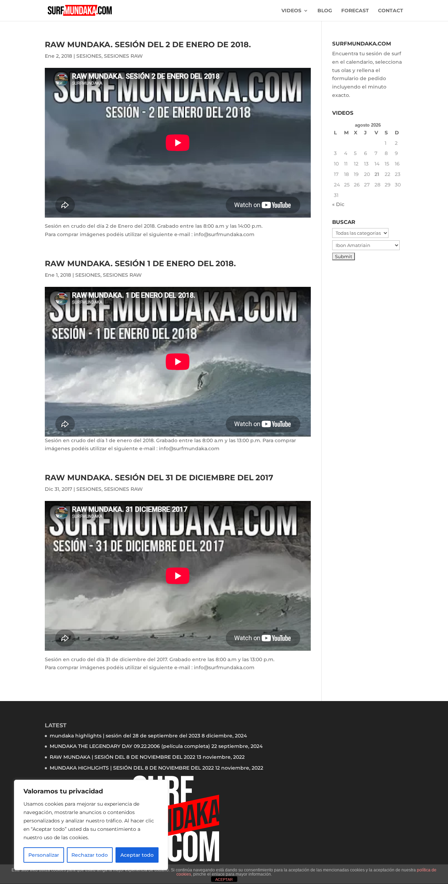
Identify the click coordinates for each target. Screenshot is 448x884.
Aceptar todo (137, 855)
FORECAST (355, 11)
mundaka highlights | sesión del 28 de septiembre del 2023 (125, 736)
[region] (91, 825)
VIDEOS (291, 11)
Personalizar (43, 855)
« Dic (338, 204)
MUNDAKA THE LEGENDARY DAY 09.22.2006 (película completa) (130, 746)
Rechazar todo (89, 855)
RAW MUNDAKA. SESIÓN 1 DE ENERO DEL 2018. (140, 263)
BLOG (324, 11)
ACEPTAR (224, 879)
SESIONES (89, 56)
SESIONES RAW (123, 56)
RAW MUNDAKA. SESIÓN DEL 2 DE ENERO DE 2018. (148, 44)
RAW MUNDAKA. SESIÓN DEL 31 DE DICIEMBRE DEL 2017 (159, 477)
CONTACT (390, 11)
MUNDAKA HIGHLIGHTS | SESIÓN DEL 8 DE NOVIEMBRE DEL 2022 (132, 768)
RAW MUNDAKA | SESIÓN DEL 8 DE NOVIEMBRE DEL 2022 (122, 757)
